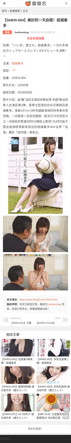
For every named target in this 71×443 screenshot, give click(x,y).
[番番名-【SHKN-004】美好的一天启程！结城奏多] (35, 5)
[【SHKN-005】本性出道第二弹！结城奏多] (53, 347)
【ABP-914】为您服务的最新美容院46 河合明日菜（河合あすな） (53, 418)
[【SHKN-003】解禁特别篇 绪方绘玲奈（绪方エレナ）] (18, 375)
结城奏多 (17, 63)
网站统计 (5, 438)
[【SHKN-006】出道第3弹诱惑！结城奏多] (18, 347)
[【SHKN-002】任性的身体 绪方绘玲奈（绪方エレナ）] (53, 375)
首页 (4, 10)
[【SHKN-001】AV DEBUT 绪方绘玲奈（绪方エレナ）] (18, 402)
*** (14, 70)
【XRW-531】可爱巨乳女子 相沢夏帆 (31, 320)
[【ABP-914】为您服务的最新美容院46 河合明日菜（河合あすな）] (53, 402)
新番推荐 (15, 10)
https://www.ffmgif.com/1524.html (38, 299)
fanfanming (22, 32)
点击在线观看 (35, 38)
